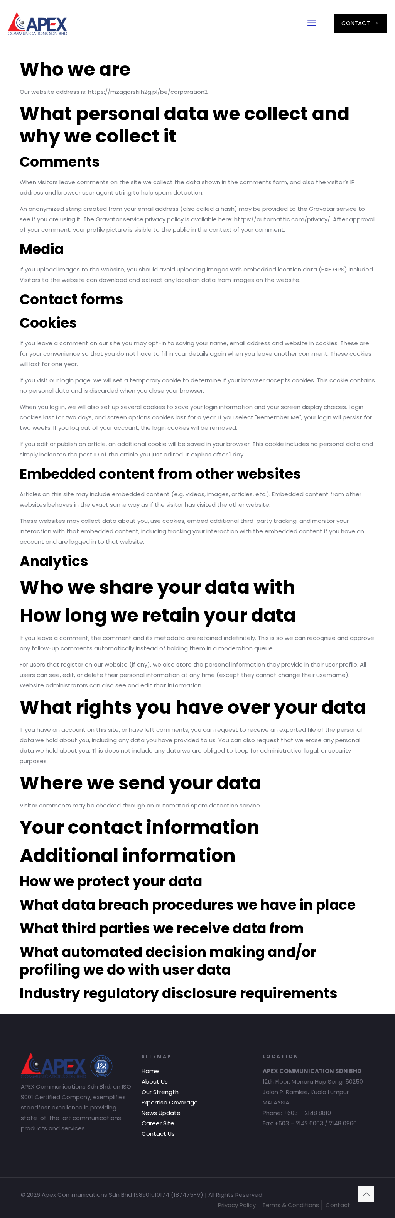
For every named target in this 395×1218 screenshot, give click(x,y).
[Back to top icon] (366, 1194)
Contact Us (158, 1134)
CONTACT (355, 23)
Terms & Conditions (290, 1205)
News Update (161, 1113)
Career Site (158, 1123)
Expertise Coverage (170, 1102)
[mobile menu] (311, 23)
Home (150, 1071)
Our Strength (160, 1092)
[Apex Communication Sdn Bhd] (37, 23)
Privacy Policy (237, 1205)
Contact (338, 1205)
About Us (155, 1081)
